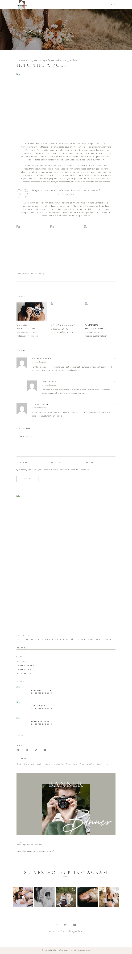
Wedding (21, 673)
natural (47, 764)
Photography (28, 30)
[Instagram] (30, 904)
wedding (40, 273)
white (98, 764)
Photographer (25, 666)
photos (68, 764)
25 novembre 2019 (25, 60)
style (75, 764)
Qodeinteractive (84, 949)
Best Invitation (41, 690)
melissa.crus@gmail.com (66, 60)
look (39, 764)
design (26, 764)
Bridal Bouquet (63, 324)
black (18, 764)
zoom (106, 764)
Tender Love (39, 706)
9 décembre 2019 (59, 329)
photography (21, 273)
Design (20, 662)
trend (31, 273)
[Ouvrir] (23, 897)
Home (18, 30)
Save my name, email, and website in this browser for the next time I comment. (54, 469)
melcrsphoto (23, 889)
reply (112, 358)
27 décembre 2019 (25, 332)
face (33, 764)
